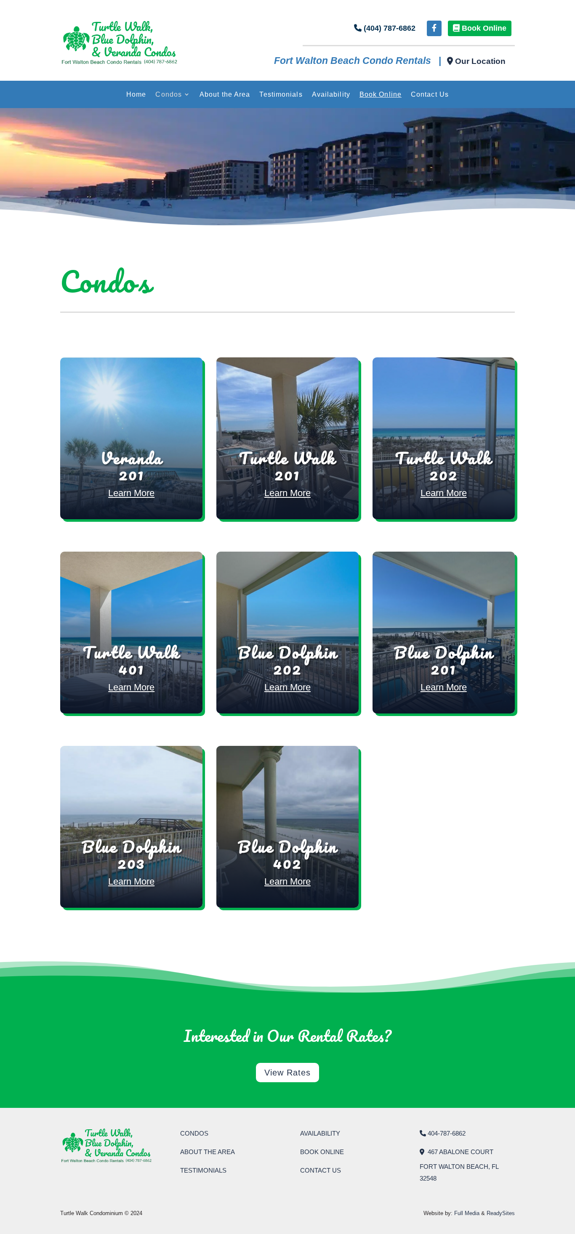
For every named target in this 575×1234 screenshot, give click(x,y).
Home (136, 94)
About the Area (225, 94)
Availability (331, 94)
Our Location (479, 61)
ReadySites (501, 1213)
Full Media (466, 1213)
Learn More (131, 493)
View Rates (287, 1072)
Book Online (483, 28)
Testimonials (280, 94)
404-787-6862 (446, 1133)
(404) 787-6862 (388, 28)
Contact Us (430, 94)
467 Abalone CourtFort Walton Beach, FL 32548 (459, 1165)
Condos (168, 94)
